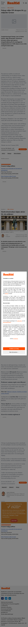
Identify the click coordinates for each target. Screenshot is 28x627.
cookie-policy (19, 320)
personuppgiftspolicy (7, 322)
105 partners (15, 338)
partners (6, 293)
